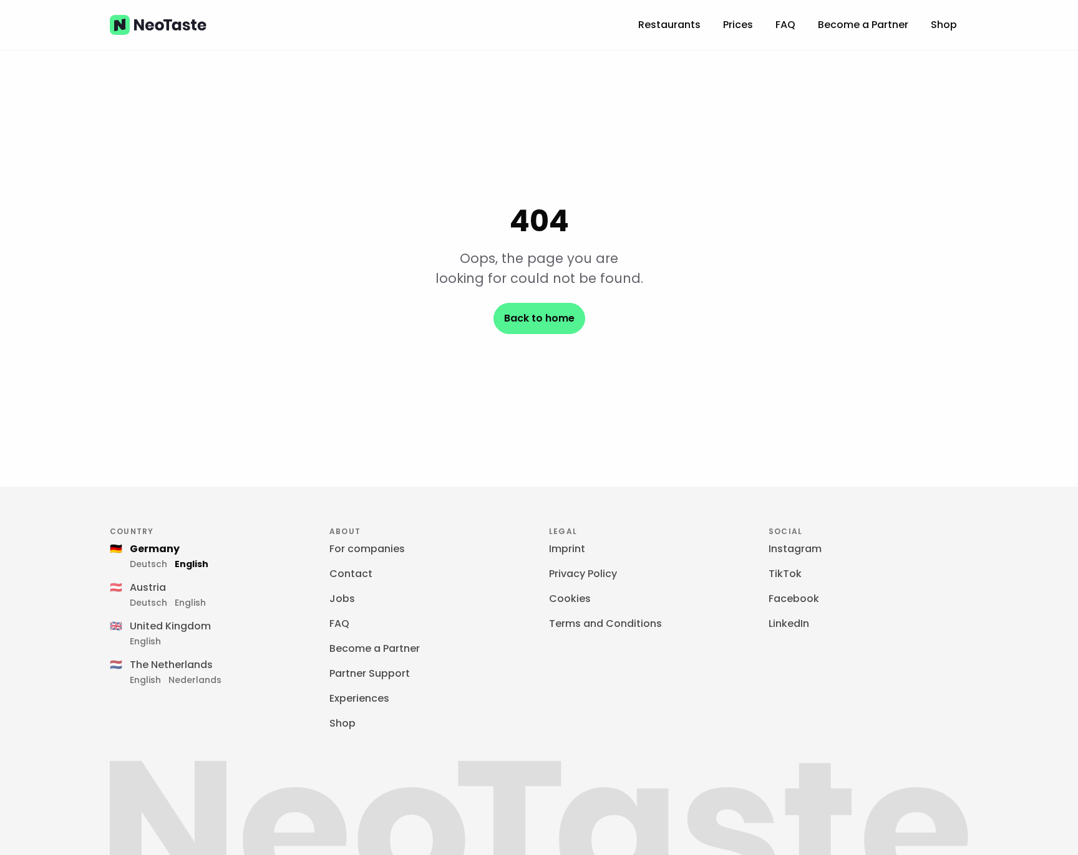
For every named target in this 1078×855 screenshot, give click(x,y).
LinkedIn (789, 623)
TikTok (785, 573)
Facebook (794, 598)
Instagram (795, 549)
